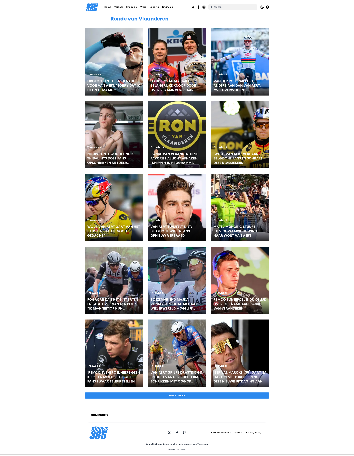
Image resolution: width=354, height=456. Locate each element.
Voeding (154, 7)
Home (107, 7)
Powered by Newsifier (177, 449)
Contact (237, 432)
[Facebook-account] (198, 7)
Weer (143, 7)
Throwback (94, 74)
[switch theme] (262, 7)
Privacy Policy (253, 432)
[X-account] (193, 7)
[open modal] (267, 7)
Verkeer (118, 7)
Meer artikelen (177, 395)
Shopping (131, 7)
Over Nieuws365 (220, 432)
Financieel (167, 7)
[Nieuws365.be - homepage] (92, 7)
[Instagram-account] (204, 7)
